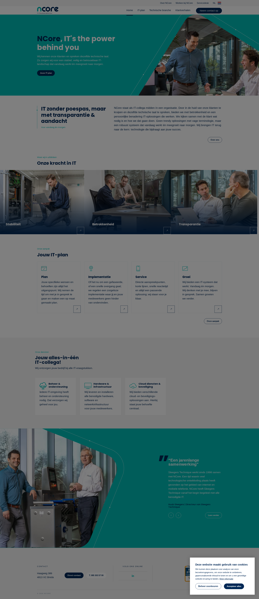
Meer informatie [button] (226, 579)
